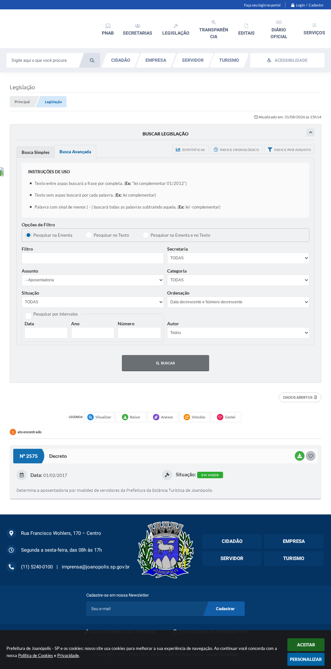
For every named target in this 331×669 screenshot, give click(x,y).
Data (29, 323)
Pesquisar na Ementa (52, 235)
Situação (30, 293)
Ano (75, 323)
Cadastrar (225, 609)
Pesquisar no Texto (111, 235)
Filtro (27, 249)
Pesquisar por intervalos (55, 314)
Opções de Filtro (38, 224)
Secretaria (177, 249)
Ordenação (178, 293)
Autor (173, 323)
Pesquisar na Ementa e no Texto (180, 235)
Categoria (177, 271)
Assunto (30, 271)
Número (126, 323)
